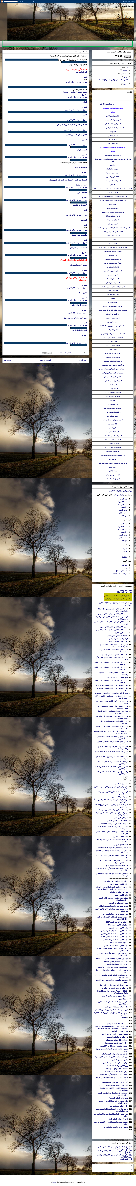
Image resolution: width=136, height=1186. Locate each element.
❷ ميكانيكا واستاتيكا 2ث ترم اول (112, 447)
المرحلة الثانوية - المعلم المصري (116, 964)
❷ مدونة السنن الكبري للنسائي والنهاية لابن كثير (113, 200)
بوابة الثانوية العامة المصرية (118, 884)
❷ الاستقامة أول (112, 424)
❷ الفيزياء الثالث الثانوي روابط (113, 392)
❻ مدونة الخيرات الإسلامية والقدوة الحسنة (112, 128)
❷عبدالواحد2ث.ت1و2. (124, 6)
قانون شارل (82, 293)
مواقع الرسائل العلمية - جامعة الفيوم (115, 1034)
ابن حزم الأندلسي (113, 135)
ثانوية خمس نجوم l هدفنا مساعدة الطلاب (113, 906)
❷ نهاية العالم (112, 204)
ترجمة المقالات (113, 349)
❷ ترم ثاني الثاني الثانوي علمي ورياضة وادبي (113, 286)
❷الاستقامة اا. (113, 255)
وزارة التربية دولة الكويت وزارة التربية (114, 988)
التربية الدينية (123, 510)
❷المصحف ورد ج (112, 302)
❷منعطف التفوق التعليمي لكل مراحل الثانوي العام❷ (113, 310)
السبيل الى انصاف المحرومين (117, 1023)
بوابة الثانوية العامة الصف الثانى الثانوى (114, 937)
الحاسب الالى (123, 513)
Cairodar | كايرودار (121, 845)
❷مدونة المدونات (113, 330)
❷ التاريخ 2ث (112, 459)
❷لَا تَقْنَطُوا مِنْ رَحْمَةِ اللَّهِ (112, 314)
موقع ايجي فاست (118, 495)
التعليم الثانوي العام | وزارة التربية (116, 881)
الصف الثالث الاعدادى (105, 889)
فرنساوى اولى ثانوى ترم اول (118, 639)
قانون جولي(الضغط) (79, 305)
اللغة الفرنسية (123, 504)
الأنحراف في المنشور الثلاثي (76, 135)
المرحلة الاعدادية (109, 887)
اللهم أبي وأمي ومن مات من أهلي (113, 263)
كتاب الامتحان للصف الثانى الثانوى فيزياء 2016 (111, 685)
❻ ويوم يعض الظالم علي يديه (113, 120)
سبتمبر (124, 70)
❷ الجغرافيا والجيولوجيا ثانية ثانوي (113, 271)
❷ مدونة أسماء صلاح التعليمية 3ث (113, 435)
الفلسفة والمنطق (122, 571)
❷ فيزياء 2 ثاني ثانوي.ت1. (113, 318)
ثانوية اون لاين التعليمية (120, 818)
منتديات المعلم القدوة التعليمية (117, 821)
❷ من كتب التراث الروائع (113, 169)
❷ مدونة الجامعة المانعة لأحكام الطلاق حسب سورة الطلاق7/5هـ (113, 228)
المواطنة (125, 516)
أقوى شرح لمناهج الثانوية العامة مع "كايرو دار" (111, 1057)
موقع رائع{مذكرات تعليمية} (119, 490)
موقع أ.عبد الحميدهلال (124, 592)
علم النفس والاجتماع (120, 573)
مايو (125, 84)
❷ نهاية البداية (113, 243)
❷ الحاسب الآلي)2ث (112, 192)
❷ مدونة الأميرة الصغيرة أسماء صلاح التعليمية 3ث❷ (113, 196)
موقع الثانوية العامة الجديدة (118, 903)
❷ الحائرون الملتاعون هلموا (112, 353)
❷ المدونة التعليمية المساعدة (113, 259)
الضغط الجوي (82, 192)
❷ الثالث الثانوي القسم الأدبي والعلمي (112, 231)
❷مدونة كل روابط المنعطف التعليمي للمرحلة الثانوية (113, 247)
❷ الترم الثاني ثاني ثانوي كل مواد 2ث (113, 420)
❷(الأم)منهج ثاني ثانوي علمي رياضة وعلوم (113, 365)
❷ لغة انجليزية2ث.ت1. (113, 279)
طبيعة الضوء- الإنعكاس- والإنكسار (75, 92)
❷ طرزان (112, 400)
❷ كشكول (113, 239)
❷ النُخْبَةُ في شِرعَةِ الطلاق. (113, 357)
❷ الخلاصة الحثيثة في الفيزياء (113, 412)
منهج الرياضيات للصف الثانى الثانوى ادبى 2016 (111, 693)
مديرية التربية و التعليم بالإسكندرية (116, 1127)
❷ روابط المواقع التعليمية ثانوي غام (112, 306)
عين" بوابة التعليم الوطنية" (118, 1098)
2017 (127, 67)
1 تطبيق (79, 185)
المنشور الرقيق (81, 150)
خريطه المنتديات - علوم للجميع (117, 865)
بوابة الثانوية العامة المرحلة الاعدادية (115, 940)
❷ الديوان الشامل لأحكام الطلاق (113, 251)
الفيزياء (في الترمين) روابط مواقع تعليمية (68, 55)
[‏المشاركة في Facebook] (45, 353)
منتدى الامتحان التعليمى (120, 1031)
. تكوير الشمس (113, 428)
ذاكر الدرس (69, 82)
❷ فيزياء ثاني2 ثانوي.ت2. (113, 173)
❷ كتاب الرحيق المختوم (112, 177)
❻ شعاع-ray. (112, 131)
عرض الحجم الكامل (107, 104)
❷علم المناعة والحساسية (113, 396)
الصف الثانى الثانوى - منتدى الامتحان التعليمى (112, 630)
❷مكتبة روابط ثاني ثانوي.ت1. (113, 439)
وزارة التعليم (123, 999)
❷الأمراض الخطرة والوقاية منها (112, 408)
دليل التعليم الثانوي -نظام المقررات (115, 914)
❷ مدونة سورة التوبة (112, 224)
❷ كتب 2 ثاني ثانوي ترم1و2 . (112, 475)
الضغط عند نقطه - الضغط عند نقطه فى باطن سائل (68, 180)
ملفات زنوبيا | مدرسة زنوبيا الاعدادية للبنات (113, 847)
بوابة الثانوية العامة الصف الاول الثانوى (114, 934)
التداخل (84, 102)
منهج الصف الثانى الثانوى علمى (117, 677)
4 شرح (84, 185)
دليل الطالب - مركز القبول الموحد (116, 961)
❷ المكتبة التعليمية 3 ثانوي (113, 235)
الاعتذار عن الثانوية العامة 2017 (117, 922)
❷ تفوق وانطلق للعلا (112, 416)
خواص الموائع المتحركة (78, 265)
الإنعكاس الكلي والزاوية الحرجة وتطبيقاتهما (71, 125)
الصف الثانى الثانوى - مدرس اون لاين (115, 654)
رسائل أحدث (83, 360)
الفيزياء (125, 551)
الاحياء (126, 554)
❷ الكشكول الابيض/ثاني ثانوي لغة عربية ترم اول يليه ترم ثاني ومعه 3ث (113, 188)
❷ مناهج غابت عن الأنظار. (113, 283)
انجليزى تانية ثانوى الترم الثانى (117, 636)
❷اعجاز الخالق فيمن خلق (113, 345)
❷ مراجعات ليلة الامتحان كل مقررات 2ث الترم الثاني (113, 463)
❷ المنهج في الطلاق (112, 290)
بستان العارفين (113, 471)
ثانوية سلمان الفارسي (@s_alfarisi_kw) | (113, 824)
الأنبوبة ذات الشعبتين (79, 205)
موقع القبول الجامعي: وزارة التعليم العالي (113, 985)
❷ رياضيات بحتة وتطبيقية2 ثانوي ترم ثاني (113, 212)
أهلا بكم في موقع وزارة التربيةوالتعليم (115, 1054)
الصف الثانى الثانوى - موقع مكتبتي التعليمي (113, 614)
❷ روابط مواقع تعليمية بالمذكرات (113, 380)
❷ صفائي (112, 184)
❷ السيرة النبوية (112, 341)
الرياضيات (124, 507)
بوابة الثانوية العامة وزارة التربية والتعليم (114, 931)
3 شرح (84, 172)
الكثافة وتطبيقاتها (81, 167)
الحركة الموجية (81, 72)
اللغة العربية (124, 499)
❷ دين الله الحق (113, 384)
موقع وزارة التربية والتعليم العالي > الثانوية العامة (111, 958)
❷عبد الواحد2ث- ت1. (113, 294)
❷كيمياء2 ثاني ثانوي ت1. (112, 431)
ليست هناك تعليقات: (60, 352)
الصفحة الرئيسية (45, 360)
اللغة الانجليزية (123, 502)
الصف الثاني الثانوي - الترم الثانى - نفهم (114, 627)
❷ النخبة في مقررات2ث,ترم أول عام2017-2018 (113, 326)
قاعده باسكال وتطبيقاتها (78, 248)
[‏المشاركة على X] (47, 353)
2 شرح (84, 95)
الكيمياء (125, 549)
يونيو (125, 77)
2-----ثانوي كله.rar (125, 1159)
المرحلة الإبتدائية (122, 887)
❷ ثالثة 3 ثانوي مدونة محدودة (113, 155)
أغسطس (123, 73)
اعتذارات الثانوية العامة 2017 (118, 925)
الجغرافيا (125, 565)
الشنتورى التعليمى (121, 784)
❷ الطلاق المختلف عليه (113, 267)
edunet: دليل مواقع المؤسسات (117, 1040)
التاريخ (126, 568)
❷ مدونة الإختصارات (112, 388)
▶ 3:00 (123, 1018)
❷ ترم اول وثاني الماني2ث (113, 479)
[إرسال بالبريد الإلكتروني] (51, 353)
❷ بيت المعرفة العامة (113, 208)
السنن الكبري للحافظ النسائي (113, 124)
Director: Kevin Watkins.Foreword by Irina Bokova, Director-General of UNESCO (111, 1027)
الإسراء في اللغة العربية (119, 797)
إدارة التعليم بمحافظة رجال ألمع (116, 1007)
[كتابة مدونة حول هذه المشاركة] (49, 353)
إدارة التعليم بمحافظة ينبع (119, 1106)
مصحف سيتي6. (113, 139)
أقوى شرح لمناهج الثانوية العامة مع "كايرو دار (112, 1085)
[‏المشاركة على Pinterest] (43, 353)
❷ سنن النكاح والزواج (113, 322)
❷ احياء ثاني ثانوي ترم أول (113, 216)
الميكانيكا (125, 557)
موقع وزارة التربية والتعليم (119, 892)
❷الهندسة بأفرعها (113, 275)
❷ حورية (113, 298)
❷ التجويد (112, 165)
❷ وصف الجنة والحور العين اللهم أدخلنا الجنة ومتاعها (113, 369)
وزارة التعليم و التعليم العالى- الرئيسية (114, 996)
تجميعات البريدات (113, 143)
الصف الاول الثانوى (121, 633)
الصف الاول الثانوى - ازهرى (118, 641)
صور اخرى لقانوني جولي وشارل (75, 318)
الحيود (85, 115)
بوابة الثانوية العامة (121, 895)
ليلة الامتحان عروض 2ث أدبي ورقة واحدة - (113, 810)
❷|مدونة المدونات (113, 404)
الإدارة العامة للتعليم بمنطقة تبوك (116, 1043)
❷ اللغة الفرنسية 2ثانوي (112, 451)
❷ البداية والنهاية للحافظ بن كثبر (112, 377)
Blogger (54, 1182)
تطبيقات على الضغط (79, 235)
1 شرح (84, 77)
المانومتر (84, 220)
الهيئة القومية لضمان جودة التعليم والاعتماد (113, 967)
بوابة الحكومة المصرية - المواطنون (115, 945)
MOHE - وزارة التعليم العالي (118, 1119)
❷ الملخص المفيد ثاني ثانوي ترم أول (113, 337)
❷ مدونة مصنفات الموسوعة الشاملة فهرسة (113, 455)
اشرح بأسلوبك (82, 82)
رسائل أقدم (8, 360)
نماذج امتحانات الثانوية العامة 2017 (116, 942)
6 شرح (84, 270)
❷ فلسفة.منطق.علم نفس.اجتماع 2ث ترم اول (113, 334)
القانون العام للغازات (79, 330)
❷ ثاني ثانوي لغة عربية (113, 443)
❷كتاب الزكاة (112, 467)
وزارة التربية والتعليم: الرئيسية (117, 1037)
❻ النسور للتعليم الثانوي (112, 116)
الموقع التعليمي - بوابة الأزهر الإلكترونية (114, 1046)
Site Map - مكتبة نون (120, 837)
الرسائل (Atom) (41, 365)
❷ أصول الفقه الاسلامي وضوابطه (113, 361)
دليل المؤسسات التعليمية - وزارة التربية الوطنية (111, 1010)
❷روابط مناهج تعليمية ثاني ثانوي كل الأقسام (113, 373)
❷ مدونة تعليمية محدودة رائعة (113, 180)
